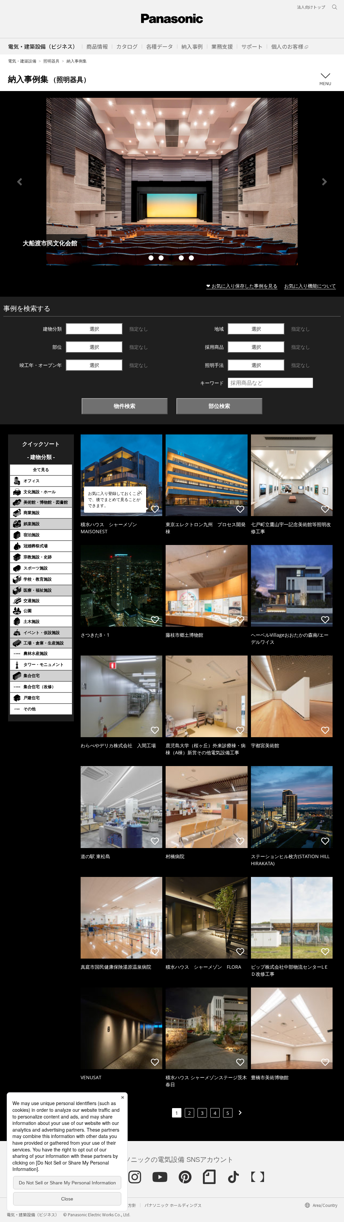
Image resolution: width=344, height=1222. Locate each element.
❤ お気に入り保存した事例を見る (241, 286)
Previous (19, 181)
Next (324, 181)
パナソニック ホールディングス (173, 1205)
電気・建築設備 (22, 61)
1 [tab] (151, 258)
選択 (94, 329)
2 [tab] (162, 258)
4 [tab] (182, 258)
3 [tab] (172, 258)
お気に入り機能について (310, 286)
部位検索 (219, 406)
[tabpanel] (172, 181)
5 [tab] (192, 258)
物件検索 (124, 406)
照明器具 (51, 61)
